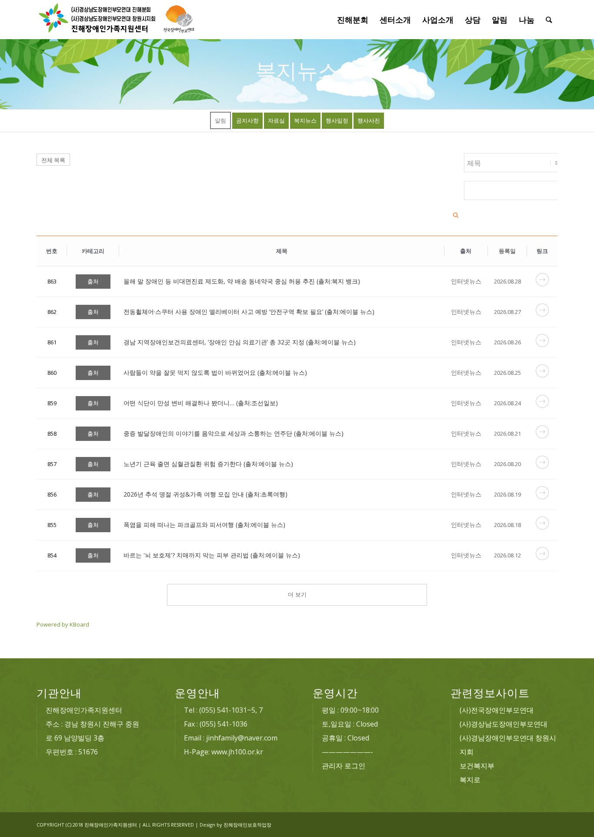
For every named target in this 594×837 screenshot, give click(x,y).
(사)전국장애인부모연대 (497, 710)
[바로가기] (542, 284)
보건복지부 (477, 765)
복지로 (470, 779)
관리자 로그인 (343, 765)
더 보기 (297, 594)
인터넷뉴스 (466, 281)
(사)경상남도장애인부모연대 (503, 724)
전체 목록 (53, 160)
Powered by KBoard (63, 624)
